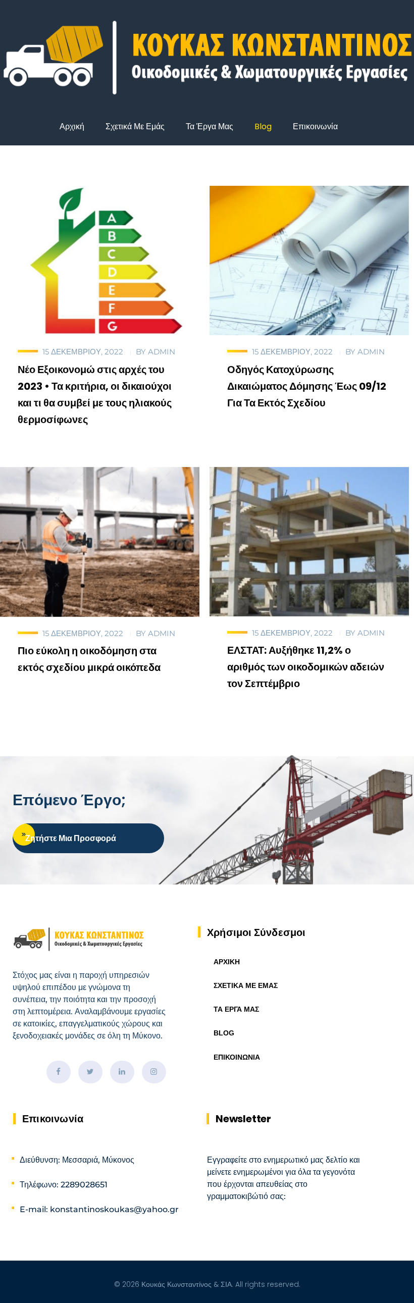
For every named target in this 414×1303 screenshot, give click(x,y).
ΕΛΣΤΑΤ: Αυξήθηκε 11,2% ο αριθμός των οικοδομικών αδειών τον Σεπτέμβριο (305, 667)
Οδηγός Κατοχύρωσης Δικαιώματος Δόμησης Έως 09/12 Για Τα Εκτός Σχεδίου (306, 386)
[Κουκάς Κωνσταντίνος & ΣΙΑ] (207, 59)
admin (161, 351)
